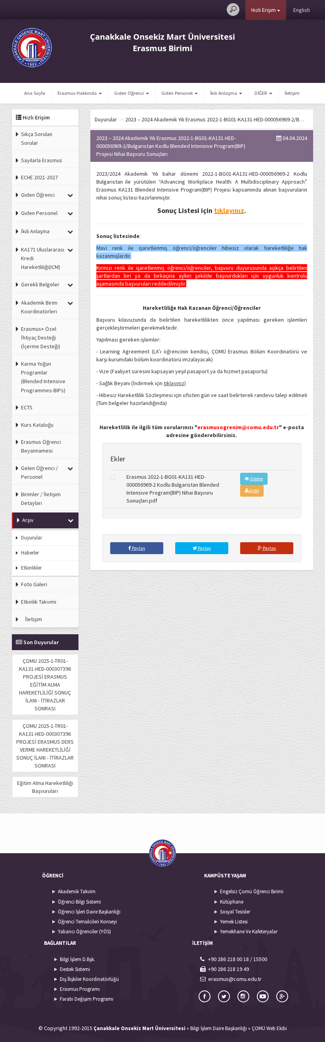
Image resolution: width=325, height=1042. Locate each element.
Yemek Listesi (234, 921)
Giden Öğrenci (38, 194)
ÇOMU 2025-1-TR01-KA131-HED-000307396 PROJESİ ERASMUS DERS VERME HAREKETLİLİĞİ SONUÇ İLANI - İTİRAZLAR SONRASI (45, 745)
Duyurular (31, 537)
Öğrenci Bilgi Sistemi (79, 901)
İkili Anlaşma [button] (224, 93)
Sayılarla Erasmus (41, 160)
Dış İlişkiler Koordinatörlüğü (89, 979)
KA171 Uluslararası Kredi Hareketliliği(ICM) (42, 258)
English (301, 9)
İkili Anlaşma (35, 231)
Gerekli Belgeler (40, 284)
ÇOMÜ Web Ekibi (269, 1028)
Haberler (30, 552)
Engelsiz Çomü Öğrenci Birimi (251, 891)
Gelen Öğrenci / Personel (39, 472)
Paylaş (138, 548)
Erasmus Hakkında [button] (77, 93)
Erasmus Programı (80, 989)
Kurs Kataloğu (37, 424)
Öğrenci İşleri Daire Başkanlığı (89, 911)
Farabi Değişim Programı (86, 999)
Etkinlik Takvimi (38, 601)
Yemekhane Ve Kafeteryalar (248, 931)
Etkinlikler (31, 567)
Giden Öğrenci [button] (129, 93)
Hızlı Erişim (264, 9)
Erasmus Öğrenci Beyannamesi (41, 446)
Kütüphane (231, 901)
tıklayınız (174, 383)
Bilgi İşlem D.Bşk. (77, 959)
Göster (256, 479)
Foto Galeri (34, 584)
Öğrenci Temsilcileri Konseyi (87, 921)
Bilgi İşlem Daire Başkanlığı (218, 1028)
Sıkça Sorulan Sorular (36, 138)
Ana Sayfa (34, 93)
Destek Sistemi (75, 969)
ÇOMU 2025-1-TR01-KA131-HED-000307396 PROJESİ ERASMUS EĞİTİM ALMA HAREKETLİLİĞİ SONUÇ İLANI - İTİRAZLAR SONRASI (45, 684)
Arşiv (28, 520)
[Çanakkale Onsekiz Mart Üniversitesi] (32, 47)
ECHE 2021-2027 (39, 177)
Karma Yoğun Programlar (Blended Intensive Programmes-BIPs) (43, 377)
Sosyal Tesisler (235, 911)
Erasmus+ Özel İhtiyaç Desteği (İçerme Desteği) (40, 337)
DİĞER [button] (261, 93)
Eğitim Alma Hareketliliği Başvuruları (45, 786)
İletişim (292, 93)
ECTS (26, 407)
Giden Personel (39, 213)
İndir (254, 490)
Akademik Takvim (77, 891)
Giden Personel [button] (177, 93)
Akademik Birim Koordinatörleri (39, 307)
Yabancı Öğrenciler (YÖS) (84, 931)
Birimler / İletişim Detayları (41, 499)
